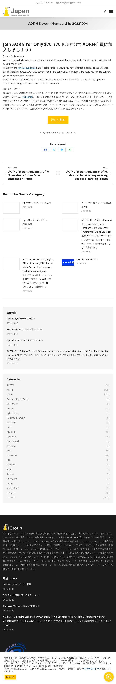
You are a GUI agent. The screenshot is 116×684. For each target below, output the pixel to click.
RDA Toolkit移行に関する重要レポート (96, 204)
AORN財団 (27, 96)
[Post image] (11, 208)
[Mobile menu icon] (111, 11)
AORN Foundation (27, 67)
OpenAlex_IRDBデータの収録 (37, 202)
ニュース (60, 133)
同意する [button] (10, 677)
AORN (53, 133)
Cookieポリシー (92, 668)
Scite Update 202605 (87, 259)
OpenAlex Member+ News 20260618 (35, 222)
